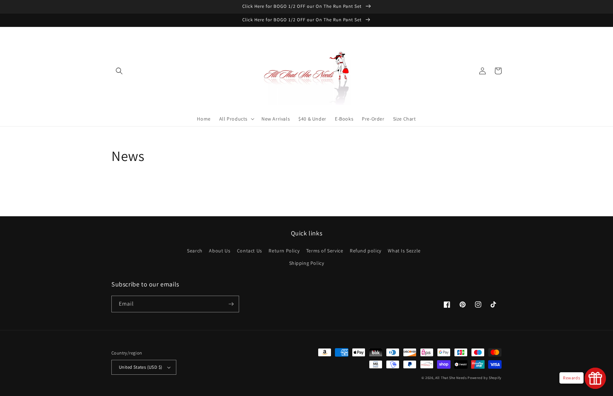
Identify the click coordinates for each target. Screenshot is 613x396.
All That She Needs (451, 377)
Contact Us (249, 250)
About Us (219, 250)
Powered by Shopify (485, 377)
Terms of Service (324, 250)
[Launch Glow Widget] (595, 378)
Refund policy (365, 250)
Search (195, 250)
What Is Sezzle (404, 250)
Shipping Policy (306, 263)
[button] (119, 71)
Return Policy (284, 250)
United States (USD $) (140, 367)
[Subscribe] (231, 304)
